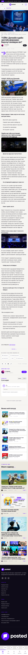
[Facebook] (5, 578)
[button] (14, 20)
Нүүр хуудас (3, 33)
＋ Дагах (24, 371)
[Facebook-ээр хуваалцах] (5, 364)
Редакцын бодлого (5, 603)
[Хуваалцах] (17, 647)
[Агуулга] (5, 8)
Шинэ (24, 378)
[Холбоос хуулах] (11, 364)
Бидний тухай (4, 601)
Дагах (25, 45)
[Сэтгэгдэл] (23, 647)
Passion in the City (5, 595)
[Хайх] (22, 4)
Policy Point (3, 591)
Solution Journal (4, 586)
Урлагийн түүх (4, 588)
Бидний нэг (3, 593)
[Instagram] (2, 578)
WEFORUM (12, 345)
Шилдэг (19, 378)
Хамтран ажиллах (5, 605)
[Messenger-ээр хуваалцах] (8, 364)
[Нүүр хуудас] (2, 8)
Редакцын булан (11, 33)
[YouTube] (8, 578)
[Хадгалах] (11, 647)
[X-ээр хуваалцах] (2, 364)
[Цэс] (2, 4)
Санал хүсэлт (4, 607)
